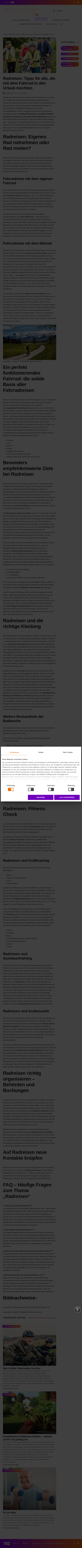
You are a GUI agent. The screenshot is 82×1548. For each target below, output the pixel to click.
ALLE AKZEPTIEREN (67, 797)
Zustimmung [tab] (14, 752)
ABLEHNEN (40, 797)
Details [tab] (41, 752)
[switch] (31, 789)
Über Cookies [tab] (68, 752)
